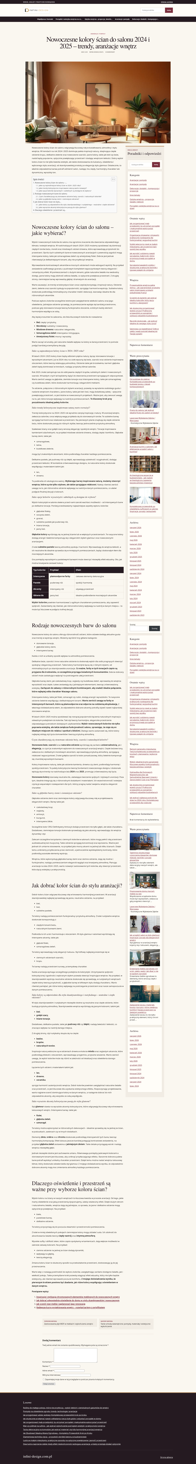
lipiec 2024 (134, 577)
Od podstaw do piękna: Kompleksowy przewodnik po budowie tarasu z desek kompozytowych (142, 383)
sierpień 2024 (135, 573)
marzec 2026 (135, 548)
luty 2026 (133, 552)
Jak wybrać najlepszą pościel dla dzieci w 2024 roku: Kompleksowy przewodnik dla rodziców (144, 800)
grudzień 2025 (136, 557)
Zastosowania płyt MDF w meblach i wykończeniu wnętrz (68, 1322)
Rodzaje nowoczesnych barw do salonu (51, 193)
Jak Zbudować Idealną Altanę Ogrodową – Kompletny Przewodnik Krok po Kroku (57, 1433)
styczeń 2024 (135, 602)
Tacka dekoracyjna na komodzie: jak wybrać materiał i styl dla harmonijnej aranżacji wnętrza (62, 1429)
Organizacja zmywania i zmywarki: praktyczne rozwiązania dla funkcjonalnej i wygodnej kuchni (144, 237)
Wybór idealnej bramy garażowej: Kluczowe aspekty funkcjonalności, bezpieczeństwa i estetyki (145, 764)
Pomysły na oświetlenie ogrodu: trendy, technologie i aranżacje (50, 1411)
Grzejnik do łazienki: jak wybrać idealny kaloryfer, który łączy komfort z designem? (143, 300)
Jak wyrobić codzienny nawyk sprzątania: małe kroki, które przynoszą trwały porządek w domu (142, 257)
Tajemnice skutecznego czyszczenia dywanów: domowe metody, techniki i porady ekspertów (143, 856)
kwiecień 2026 (136, 544)
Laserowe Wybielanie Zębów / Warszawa (142, 419)
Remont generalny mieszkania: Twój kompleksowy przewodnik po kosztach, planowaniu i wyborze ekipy (145, 753)
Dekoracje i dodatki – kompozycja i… (145, 19)
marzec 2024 (135, 594)
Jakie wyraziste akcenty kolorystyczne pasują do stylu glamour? (63, 207)
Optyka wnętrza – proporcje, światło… (98, 19)
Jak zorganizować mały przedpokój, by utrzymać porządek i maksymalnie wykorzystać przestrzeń (145, 227)
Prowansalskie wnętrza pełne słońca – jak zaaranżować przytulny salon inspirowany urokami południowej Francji (145, 289)
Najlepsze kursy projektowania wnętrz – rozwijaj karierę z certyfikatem (70, 1307)
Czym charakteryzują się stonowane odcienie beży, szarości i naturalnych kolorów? (70, 196)
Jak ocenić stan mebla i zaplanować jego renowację (60, 1304)
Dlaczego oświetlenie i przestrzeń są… (50, 210)
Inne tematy (135, 195)
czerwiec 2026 (136, 536)
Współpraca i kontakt (45, 19)
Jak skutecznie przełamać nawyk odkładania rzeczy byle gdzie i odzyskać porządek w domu (62, 1418)
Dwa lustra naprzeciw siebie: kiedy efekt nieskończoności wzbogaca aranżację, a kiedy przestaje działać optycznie (72, 1444)
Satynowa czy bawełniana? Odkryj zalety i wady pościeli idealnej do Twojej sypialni (144, 331)
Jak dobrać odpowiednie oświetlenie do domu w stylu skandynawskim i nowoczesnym (77, 1300)
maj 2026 (133, 540)
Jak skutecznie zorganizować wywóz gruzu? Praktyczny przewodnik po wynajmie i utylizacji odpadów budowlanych (144, 312)
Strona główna (167, 2)
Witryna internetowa (51, 1375)
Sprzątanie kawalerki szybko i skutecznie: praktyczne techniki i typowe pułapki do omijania (144, 267)
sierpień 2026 (135, 527)
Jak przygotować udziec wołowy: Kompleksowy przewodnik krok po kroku (55, 1415)
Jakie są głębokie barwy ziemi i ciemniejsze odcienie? (59, 199)
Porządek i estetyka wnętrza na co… (69, 19)
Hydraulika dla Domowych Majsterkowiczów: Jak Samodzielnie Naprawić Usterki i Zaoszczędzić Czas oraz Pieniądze (144, 776)
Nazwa (46, 1366)
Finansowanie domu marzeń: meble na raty (142, 892)
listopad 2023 (135, 611)
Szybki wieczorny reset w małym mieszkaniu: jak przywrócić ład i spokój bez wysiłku (143, 247)
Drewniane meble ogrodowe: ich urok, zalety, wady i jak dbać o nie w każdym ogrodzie (144, 971)
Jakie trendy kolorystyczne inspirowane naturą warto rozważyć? (63, 188)
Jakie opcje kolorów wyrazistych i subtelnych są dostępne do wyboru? (65, 191)
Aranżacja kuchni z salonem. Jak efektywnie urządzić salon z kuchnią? (143, 449)
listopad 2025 (135, 561)
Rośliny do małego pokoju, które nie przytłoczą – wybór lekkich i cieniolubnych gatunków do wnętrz (66, 1408)
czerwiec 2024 (136, 582)
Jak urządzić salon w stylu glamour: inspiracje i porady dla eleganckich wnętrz (145, 937)
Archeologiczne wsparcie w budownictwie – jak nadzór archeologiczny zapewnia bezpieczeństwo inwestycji (141, 479)
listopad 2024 (135, 565)
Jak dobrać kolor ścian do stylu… (48, 202)
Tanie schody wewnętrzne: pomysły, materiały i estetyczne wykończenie (125, 1324)
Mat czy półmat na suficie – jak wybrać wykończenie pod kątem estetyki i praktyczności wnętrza (64, 1426)
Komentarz (47, 1362)
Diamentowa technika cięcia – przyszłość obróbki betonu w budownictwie (54, 1437)
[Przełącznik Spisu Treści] (112, 179)
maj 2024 (133, 586)
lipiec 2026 (134, 532)
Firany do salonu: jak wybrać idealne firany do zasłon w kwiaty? (144, 411)
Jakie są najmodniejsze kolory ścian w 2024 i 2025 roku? (60, 185)
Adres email (48, 1370)
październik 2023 (137, 615)
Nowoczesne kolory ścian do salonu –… (51, 182)
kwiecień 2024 (136, 590)
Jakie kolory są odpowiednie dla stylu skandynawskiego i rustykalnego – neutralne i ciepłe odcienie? (77, 205)
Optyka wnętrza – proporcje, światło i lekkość (142, 200)
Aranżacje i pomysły (122, 19)
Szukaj (169, 10)
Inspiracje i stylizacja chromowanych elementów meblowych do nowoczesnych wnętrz (78, 1297)
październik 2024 (137, 569)
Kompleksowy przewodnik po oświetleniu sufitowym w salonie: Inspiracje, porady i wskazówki (144, 509)
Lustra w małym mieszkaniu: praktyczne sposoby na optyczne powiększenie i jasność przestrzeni (64, 1440)
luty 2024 (133, 598)
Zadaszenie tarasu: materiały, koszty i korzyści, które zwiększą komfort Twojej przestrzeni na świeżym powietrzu (143, 1009)
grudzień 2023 (136, 607)
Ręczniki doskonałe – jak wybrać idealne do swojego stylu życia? (143, 322)
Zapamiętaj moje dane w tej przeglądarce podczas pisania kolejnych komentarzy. (79, 1379)
